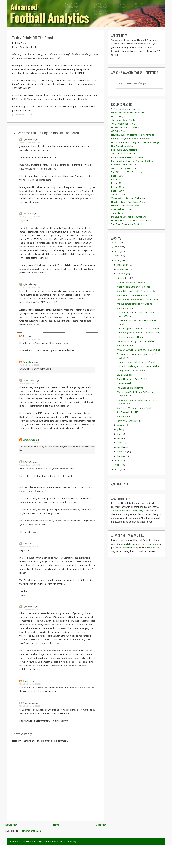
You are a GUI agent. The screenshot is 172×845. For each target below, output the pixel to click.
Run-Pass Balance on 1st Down (127, 157)
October (121, 273)
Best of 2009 (117, 190)
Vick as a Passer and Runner (131, 337)
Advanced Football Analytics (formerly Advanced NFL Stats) (46, 841)
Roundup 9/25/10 (125, 308)
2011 (117, 255)
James (25, 680)
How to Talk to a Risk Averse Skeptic (129, 201)
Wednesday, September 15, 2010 (30, 610)
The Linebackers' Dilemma (130, 387)
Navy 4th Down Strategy (129, 420)
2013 (117, 247)
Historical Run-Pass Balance (125, 205)
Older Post (100, 824)
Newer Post (11, 824)
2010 (117, 260)
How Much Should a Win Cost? (126, 127)
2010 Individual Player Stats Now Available (138, 366)
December (122, 264)
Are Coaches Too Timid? (123, 209)
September (123, 278)
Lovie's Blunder (124, 374)
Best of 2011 (117, 183)
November (123, 269)
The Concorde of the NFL (123, 153)
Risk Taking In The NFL (128, 412)
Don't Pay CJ (117, 116)
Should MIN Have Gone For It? (132, 379)
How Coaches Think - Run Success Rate (131, 220)
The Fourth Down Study (123, 119)
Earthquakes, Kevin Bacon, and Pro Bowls (132, 138)
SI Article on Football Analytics (126, 108)
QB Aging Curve (119, 131)
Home (56, 824)
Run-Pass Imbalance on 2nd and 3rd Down (132, 160)
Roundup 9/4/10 (125, 416)
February (122, 451)
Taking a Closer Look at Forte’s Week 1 (136, 361)
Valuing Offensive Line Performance (129, 198)
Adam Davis (28, 380)
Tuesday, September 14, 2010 (29, 383)
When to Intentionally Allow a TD (127, 112)
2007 (117, 469)
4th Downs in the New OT (124, 123)
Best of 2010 (117, 187)
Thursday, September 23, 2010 (30, 706)
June (119, 433)
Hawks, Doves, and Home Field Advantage (132, 134)
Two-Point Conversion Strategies (127, 224)
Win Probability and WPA (123, 168)
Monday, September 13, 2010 (29, 143)
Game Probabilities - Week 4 (131, 282)
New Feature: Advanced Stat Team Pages (137, 299)
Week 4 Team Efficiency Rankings (133, 286)
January (121, 456)
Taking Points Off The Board (32, 38)
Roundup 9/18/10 (125, 345)
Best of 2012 (117, 179)
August (121, 424)
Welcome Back (124, 383)
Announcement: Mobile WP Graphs (134, 303)
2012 (117, 251)
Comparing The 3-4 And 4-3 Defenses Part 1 (139, 332)
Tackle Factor (117, 212)
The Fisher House (149, 543)
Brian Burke (28, 361)
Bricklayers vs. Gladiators (124, 149)
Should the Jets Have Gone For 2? (133, 295)
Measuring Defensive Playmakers (128, 216)
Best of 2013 (117, 175)
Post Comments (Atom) (30, 830)
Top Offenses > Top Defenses (126, 172)
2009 (117, 460)
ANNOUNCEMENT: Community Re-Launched (138, 349)
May (119, 438)
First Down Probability (122, 146)
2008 (117, 464)
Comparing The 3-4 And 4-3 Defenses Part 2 (139, 328)
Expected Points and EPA (123, 164)
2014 (117, 242)
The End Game (118, 194)
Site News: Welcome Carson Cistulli (134, 407)
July (119, 429)
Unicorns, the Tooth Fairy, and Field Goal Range (135, 142)
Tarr (25, 336)
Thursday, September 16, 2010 (30, 684)
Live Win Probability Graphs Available (136, 341)
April (119, 442)
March (120, 447)
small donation (130, 543)
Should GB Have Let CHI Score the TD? (136, 291)
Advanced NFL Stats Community (127, 510)
